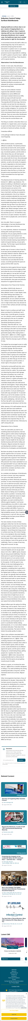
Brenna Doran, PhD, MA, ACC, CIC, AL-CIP (11, 894)
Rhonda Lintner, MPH (8, 832)
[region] (14, 1006)
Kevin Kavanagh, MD (8, 802)
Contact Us (14, 974)
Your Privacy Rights (14, 982)
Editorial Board (14, 973)
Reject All (14, 1014)
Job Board (14, 976)
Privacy (14, 979)
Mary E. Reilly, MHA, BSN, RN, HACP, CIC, (12, 892)
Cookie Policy (24, 1007)
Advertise (14, 969)
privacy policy (5, 764)
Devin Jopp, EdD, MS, (8, 861)
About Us (14, 971)
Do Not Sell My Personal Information (14, 981)
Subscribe (20, 760)
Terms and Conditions (14, 978)
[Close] (26, 993)
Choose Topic (12, 6)
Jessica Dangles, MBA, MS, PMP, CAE (10, 863)
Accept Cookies (14, 1018)
